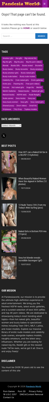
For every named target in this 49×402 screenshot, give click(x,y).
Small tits (33, 106)
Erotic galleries (37, 80)
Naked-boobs (23, 91)
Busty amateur (36, 69)
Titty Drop (18, 109)
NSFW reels (21, 95)
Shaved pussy (8, 106)
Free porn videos (32, 84)
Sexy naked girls (37, 102)
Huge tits (30, 87)
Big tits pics (18, 62)
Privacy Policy (35, 391)
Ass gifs (19, 58)
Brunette (38, 65)
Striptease (7, 109)
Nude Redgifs (34, 95)
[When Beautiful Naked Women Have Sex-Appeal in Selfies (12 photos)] (9, 178)
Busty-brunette (22, 69)
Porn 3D (22, 391)
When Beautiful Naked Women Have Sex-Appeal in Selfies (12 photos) (32, 181)
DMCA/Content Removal (31, 394)
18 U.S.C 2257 (10, 394)
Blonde (5, 65)
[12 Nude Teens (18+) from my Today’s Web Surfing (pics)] (9, 205)
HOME (26, 28)
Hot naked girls (18, 87)
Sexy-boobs (20, 98)
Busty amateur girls (10, 73)
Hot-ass (6, 87)
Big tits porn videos (33, 62)
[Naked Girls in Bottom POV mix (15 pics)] (9, 231)
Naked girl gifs (37, 91)
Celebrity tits (8, 80)
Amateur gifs (8, 58)
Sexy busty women (10, 102)
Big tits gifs (7, 62)
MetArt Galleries (9, 91)
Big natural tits (30, 58)
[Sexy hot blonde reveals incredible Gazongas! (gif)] (9, 258)
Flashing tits (18, 84)
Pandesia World (33, 386)
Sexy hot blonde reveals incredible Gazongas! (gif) (30, 259)
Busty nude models (27, 76)
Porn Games (9, 391)
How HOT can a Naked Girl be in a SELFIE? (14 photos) (32, 153)
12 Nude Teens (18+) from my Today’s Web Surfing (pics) (32, 206)
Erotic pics (7, 84)
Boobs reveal (27, 65)
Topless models (30, 109)
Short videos (22, 106)
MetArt (39, 87)
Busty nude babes (10, 76)
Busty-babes (8, 69)
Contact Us (8, 397)
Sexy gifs (24, 102)
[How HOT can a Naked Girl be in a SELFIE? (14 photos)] (9, 152)
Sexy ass (31, 98)
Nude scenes (8, 98)
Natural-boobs (8, 95)
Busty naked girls (28, 73)
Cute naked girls (22, 80)
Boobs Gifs (15, 65)
